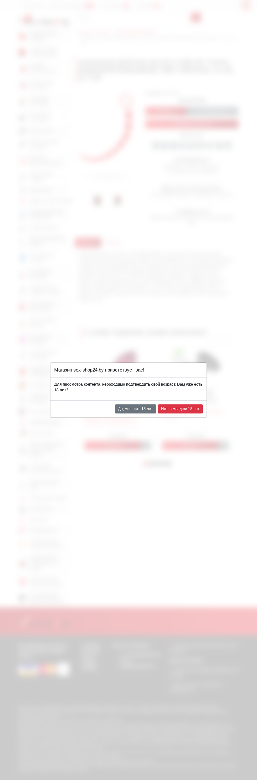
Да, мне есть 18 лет (135, 409)
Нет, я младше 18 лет (180, 409)
